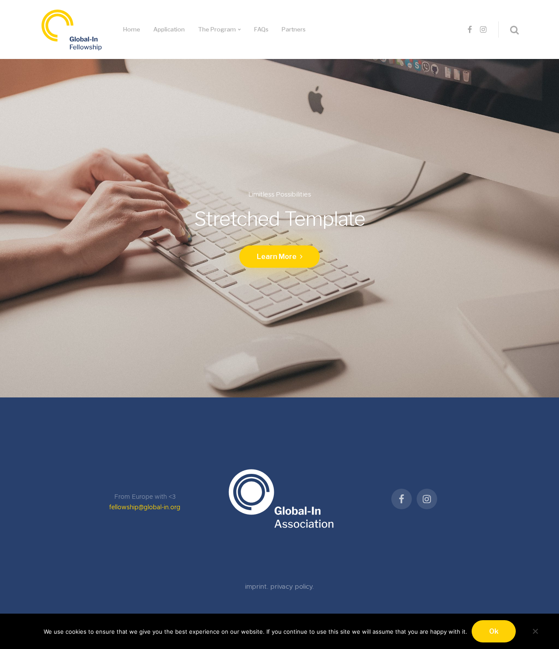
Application (169, 29)
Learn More (277, 256)
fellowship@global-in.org (144, 507)
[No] (535, 630)
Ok (493, 631)
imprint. (257, 586)
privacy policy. (292, 586)
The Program (217, 29)
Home (131, 29)
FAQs (261, 29)
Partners (294, 29)
